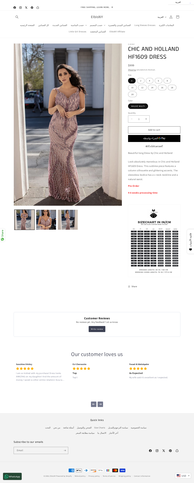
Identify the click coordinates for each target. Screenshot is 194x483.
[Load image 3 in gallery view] (68, 220)
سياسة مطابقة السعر (85, 433)
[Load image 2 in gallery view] (46, 220)
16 (162, 87)
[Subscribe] (64, 450)
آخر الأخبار (113, 433)
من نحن (56, 427)
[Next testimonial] (100, 404)
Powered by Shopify (64, 476)
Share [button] (134, 286)
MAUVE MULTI (138, 106)
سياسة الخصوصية (139, 427)
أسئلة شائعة (68, 427)
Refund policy (80, 476)
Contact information (142, 476)
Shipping (132, 70)
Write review (97, 329)
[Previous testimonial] (93, 404)
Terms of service (109, 476)
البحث (47, 427)
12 (142, 87)
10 (132, 87)
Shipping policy (125, 476)
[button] (17, 17)
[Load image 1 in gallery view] (24, 220)
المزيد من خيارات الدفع (154, 146)
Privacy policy (94, 476)
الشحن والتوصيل (84, 427)
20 (132, 94)
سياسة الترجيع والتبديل (118, 427)
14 (152, 87)
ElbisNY (53, 476)
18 (172, 87)
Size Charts (99, 427)
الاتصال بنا (101, 433)
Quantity (132, 113)
